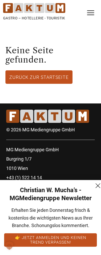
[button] (9, 245)
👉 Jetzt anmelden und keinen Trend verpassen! (50, 240)
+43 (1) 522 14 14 (24, 177)
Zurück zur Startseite (39, 77)
